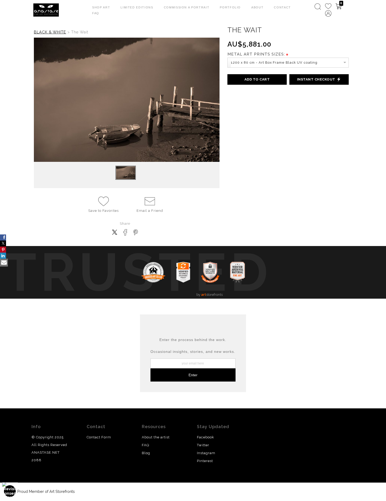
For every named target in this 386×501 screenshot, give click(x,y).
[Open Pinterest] (3, 250)
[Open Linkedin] (3, 256)
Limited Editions (137, 7)
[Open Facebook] (3, 237)
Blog (146, 453)
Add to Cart (257, 79)
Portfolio (230, 7)
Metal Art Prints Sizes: (256, 54)
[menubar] (332, 10)
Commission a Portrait (187, 7)
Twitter (203, 445)
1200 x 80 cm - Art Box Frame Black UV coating (274, 62)
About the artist (156, 437)
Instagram (206, 453)
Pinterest (205, 461)
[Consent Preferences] (10, 491)
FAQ (95, 13)
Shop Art (101, 7)
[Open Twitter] (3, 244)
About (257, 7)
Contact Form (99, 437)
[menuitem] (317, 6)
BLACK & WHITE (50, 32)
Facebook (205, 437)
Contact (282, 7)
